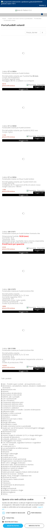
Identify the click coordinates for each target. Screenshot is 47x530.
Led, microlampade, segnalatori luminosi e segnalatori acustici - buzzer (22, 443)
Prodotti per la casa (9, 457)
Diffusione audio (8, 412)
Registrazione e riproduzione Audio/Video (17, 461)
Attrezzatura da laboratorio (12, 393)
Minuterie (6, 452)
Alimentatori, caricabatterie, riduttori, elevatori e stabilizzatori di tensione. (24, 387)
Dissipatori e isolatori (10, 415)
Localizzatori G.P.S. (9, 446)
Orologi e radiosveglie (10, 454)
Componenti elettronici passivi (13, 406)
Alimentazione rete (9, 389)
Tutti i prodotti (6, 378)
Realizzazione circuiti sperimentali (14, 459)
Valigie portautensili (9, 488)
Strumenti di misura (9, 477)
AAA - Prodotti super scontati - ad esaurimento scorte (22, 384)
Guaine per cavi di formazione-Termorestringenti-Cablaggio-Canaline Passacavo (24, 429)
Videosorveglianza (9, 492)
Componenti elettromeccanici (13, 402)
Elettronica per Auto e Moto (12, 419)
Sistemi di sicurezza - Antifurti (13, 474)
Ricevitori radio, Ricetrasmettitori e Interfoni (18, 465)
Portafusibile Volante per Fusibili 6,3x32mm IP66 (18, 291)
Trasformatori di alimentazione (13, 485)
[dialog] (23, 513)
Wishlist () (42, 5)
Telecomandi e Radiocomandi (13, 479)
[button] (23, 522)
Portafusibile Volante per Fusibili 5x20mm (15, 73)
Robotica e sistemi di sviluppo (13, 468)
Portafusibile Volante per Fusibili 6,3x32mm (16, 128)
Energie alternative (9, 422)
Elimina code (7, 421)
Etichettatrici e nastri (10, 424)
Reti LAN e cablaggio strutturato (14, 463)
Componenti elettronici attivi (13, 404)
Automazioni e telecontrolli (12, 395)
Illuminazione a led (9, 432)
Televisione (6, 483)
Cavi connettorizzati (10, 399)
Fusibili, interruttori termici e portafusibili (17, 426)
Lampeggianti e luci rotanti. (12, 441)
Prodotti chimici (8, 455)
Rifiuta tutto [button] (34, 526)
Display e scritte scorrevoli (12, 413)
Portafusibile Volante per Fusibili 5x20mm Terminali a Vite (21, 233)
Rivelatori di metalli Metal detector (15, 466)
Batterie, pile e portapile (11, 397)
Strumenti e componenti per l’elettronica (17, 380)
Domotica (6, 417)
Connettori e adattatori (11, 408)
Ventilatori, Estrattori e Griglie (13, 490)
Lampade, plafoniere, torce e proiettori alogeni (19, 439)
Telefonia (6, 481)
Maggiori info (39, 87)
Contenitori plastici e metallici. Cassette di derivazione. (22, 410)
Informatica (7, 433)
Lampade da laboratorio (11, 437)
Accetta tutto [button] (13, 526)
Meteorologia (7, 450)
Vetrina (5, 494)
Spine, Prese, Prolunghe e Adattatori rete (17, 476)
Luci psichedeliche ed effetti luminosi (15, 448)
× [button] (44, 498)
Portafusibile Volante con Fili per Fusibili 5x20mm (18, 179)
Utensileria (6, 487)
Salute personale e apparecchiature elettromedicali (20, 472)
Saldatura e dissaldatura (11, 470)
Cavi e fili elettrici (8, 401)
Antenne (5, 391)
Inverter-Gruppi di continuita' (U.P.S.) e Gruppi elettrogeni (22, 435)
